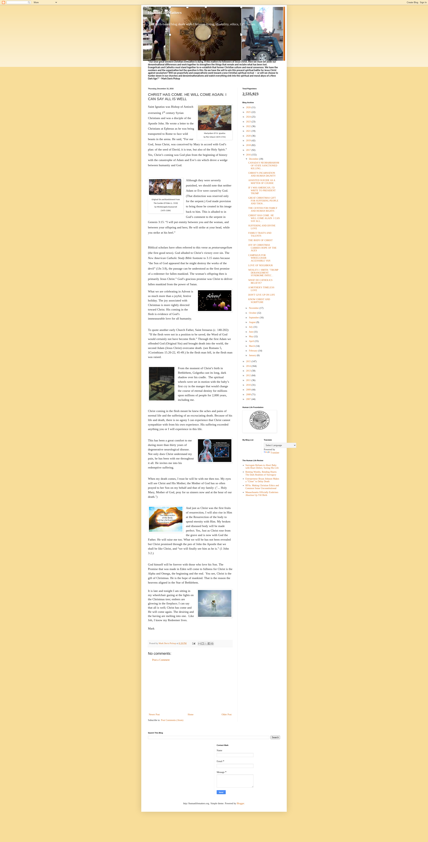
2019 (248, 140)
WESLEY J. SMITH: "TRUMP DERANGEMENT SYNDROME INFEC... (263, 273)
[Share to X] (205, 643)
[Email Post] (193, 643)
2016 (248, 154)
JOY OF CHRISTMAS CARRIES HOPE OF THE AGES (262, 248)
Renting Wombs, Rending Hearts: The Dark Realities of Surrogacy (261, 473)
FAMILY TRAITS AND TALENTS (259, 234)
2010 (248, 385)
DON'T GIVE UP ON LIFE (261, 295)
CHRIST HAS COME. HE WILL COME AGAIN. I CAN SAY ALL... (264, 218)
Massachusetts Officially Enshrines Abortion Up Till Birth (261, 493)
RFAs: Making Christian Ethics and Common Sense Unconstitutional (262, 487)
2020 (248, 136)
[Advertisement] (190, 687)
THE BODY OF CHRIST (260, 240)
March (252, 346)
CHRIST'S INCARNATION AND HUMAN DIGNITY (262, 174)
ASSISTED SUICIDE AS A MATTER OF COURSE (261, 181)
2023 (248, 121)
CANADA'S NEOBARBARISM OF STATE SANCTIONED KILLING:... (263, 166)
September (254, 317)
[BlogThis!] (202, 643)
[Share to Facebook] (209, 643)
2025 (248, 112)
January (253, 355)
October (253, 313)
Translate (275, 452)
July (251, 327)
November (254, 308)
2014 (248, 366)
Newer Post (154, 714)
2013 (248, 371)
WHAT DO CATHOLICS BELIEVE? (260, 281)
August (252, 322)
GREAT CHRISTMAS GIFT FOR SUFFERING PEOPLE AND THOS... (263, 201)
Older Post (227, 714)
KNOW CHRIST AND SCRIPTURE (259, 300)
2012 (248, 375)
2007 (248, 399)
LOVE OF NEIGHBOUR (260, 265)
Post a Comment (161, 659)
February (253, 350)
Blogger (240, 803)
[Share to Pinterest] (212, 643)
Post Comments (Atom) (172, 720)
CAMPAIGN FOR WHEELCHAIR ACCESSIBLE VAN (259, 258)
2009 (248, 389)
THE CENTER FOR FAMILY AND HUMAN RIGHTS (262, 209)
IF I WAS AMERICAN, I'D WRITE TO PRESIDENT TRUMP (262, 190)
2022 (248, 126)
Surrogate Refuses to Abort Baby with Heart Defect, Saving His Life (262, 466)
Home (190, 714)
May (251, 336)
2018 (248, 145)
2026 (248, 107)
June (251, 332)
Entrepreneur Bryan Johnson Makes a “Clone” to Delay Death (262, 480)
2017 (248, 150)
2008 (248, 394)
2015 (248, 361)
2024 (248, 117)
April (252, 341)
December (254, 159)
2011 (248, 380)
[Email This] (199, 643)
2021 (248, 131)
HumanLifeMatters (165, 12)
